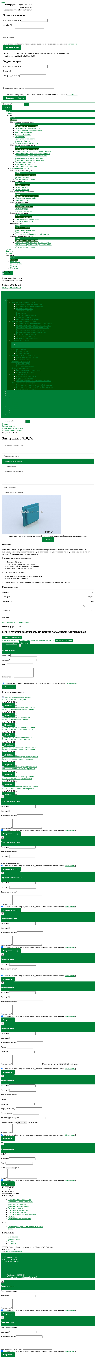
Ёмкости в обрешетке (23, 132)
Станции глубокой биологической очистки (32, 234)
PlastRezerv (9, 1254)
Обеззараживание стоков (25, 247)
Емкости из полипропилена (26, 166)
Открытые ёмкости (22, 141)
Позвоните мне (12, 47)
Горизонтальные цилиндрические (28, 130)
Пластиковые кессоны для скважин (22, 1214)
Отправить (8, 687)
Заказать (48, 539)
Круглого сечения (22, 177)
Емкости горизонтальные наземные (29, 158)
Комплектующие (21, 209)
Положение (72, 44)
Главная (9, 113)
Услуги (8, 249)
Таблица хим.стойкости (20, 412)
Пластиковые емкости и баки (26, 126)
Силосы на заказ (21, 188)
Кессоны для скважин (23, 217)
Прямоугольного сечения (25, 179)
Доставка (9, 253)
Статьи (14, 294)
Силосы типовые (22, 190)
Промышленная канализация (26, 241)
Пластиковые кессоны (24, 221)
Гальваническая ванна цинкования (16, 739)
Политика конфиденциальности (19, 1271)
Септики (11, 1217)
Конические (20, 137)
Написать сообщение (15, 98)
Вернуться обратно (11, 644)
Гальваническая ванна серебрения (15, 700)
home (3, 2)
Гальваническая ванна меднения (15, 719)
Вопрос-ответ (16, 298)
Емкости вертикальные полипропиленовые (32, 154)
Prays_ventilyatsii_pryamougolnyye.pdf (16, 622)
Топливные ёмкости (23, 135)
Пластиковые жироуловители (27, 196)
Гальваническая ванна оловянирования (18, 709)
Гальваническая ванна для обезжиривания (19, 759)
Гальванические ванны (19, 168)
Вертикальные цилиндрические (28, 128)
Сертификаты (16, 408)
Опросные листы (18, 410)
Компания (14, 260)
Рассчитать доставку (64, 640)
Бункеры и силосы (22, 185)
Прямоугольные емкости (25, 139)
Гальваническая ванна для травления (17, 779)
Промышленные (21, 200)
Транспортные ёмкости (24, 164)
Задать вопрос (12, 1267)
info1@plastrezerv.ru (14, 1251)
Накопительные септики (25, 230)
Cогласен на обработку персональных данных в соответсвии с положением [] (42, 44)
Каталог (13, 120)
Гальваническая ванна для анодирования (18, 769)
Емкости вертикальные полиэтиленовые (31, 156)
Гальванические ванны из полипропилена (19, 789)
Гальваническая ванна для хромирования (18, 749)
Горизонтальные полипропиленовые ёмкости (33, 152)
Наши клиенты (16, 264)
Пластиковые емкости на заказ (27, 149)
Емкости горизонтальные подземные (29, 160)
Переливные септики (23, 232)
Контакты (9, 251)
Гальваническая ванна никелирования (17, 729)
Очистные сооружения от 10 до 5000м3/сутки (33, 245)
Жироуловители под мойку (26, 198)
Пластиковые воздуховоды (25, 175)
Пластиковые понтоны (24, 207)
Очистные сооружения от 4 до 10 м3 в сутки (33, 243)
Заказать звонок (13, 1269)
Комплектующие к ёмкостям (26, 143)
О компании (15, 262)
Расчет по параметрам (12, 637)
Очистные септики (22, 228)
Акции (14, 296)
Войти (7, 107)
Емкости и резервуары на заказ (20, 1202)
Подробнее (8, 705)
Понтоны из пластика (23, 211)
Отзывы (13, 266)
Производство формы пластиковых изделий (25, 1227)
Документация (12, 406)
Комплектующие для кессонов (27, 219)
